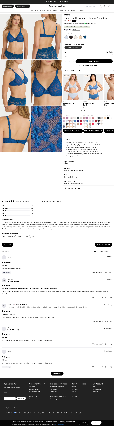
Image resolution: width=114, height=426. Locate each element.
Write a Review (105, 245)
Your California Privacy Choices (24, 412)
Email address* (7, 395)
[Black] (71, 38)
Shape (67, 10)
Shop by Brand (33, 399)
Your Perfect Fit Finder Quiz (57, 386)
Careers (74, 386)
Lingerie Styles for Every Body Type (59, 394)
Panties (42, 10)
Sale (31, 10)
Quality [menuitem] (26, 236)
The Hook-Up (53, 399)
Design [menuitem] (18, 236)
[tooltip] (12, 219)
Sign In (94, 386)
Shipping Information (34, 389)
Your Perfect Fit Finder (23, 6)
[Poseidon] (85, 38)
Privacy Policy (37, 412)
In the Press (74, 389)
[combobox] (88, 56)
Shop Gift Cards (33, 396)
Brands (82, 10)
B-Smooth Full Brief (88, 104)
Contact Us (32, 394)
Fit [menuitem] (4, 236)
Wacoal (67, 15)
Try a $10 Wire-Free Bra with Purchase (77, 26)
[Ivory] (75, 38)
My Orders (95, 391)
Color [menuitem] (33, 236)
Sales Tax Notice (65, 412)
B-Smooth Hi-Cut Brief (69, 104)
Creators (74, 394)
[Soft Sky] (66, 38)
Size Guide (109, 52)
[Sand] (80, 38)
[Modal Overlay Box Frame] (77, 46)
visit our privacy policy (59, 424)
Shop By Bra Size (7, 6)
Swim (49, 10)
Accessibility (74, 412)
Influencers (74, 396)
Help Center (32, 386)
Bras (36, 10)
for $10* (57, 2)
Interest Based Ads (47, 412)
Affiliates (74, 391)
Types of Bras (53, 391)
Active (61, 10)
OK (96, 423)
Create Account (97, 389)
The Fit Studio (53, 389)
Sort (96, 251)
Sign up (21, 398)
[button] (109, 6)
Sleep (55, 10)
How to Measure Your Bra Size (58, 396)
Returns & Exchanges (34, 391)
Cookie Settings (84, 423)
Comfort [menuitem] (10, 236)
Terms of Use (56, 412)
